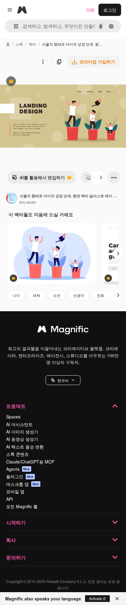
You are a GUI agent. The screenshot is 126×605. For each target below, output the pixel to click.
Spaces (13, 417)
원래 (35, 82)
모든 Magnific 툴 (22, 506)
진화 (100, 295)
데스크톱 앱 (22, 484)
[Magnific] (63, 330)
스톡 (19, 44)
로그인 (109, 10)
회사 (11, 539)
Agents (18, 469)
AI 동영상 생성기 (22, 439)
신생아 (78, 295)
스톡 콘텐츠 (17, 454)
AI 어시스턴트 (19, 424)
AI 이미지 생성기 (22, 432)
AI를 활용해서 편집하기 (38, 178)
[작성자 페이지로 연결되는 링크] (11, 199)
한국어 (63, 380)
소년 (56, 295)
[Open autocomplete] (13, 26)
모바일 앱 (15, 491)
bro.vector (28, 202)
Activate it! (97, 598)
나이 (16, 295)
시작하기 (16, 522)
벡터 (32, 44)
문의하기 (16, 557)
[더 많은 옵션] (43, 61)
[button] (63, 380)
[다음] (100, 177)
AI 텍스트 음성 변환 (25, 447)
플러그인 (20, 476)
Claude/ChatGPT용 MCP (30, 462)
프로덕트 (16, 406)
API (9, 499)
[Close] (117, 598)
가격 (90, 10)
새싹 (36, 295)
